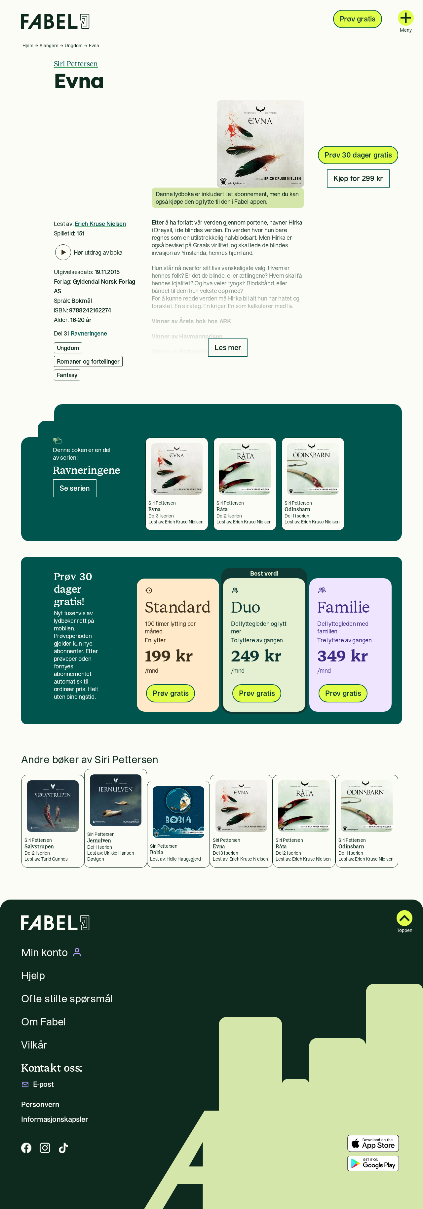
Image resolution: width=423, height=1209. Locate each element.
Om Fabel (43, 1021)
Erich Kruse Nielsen (100, 224)
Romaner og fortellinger (88, 361)
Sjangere (49, 45)
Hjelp (33, 975)
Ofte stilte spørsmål (66, 998)
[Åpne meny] (406, 18)
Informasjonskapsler (54, 1119)
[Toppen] (404, 918)
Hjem (27, 45)
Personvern (40, 1104)
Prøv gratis (357, 19)
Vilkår (34, 1045)
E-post (43, 1084)
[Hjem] (55, 21)
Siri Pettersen (76, 64)
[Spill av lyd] (63, 252)
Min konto (44, 952)
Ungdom (74, 45)
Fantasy (67, 375)
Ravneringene (89, 333)
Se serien (74, 488)
